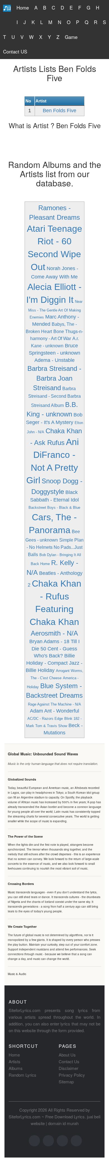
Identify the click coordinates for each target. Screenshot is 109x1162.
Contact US (15, 51)
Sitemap (66, 1081)
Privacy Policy (72, 1075)
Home (22, 7)
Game (71, 36)
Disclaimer (68, 1068)
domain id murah (63, 1123)
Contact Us (69, 1061)
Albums (16, 1068)
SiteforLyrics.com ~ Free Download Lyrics (47, 1116)
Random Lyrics (22, 1075)
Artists (14, 1061)
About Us (67, 1055)
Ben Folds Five (59, 110)
